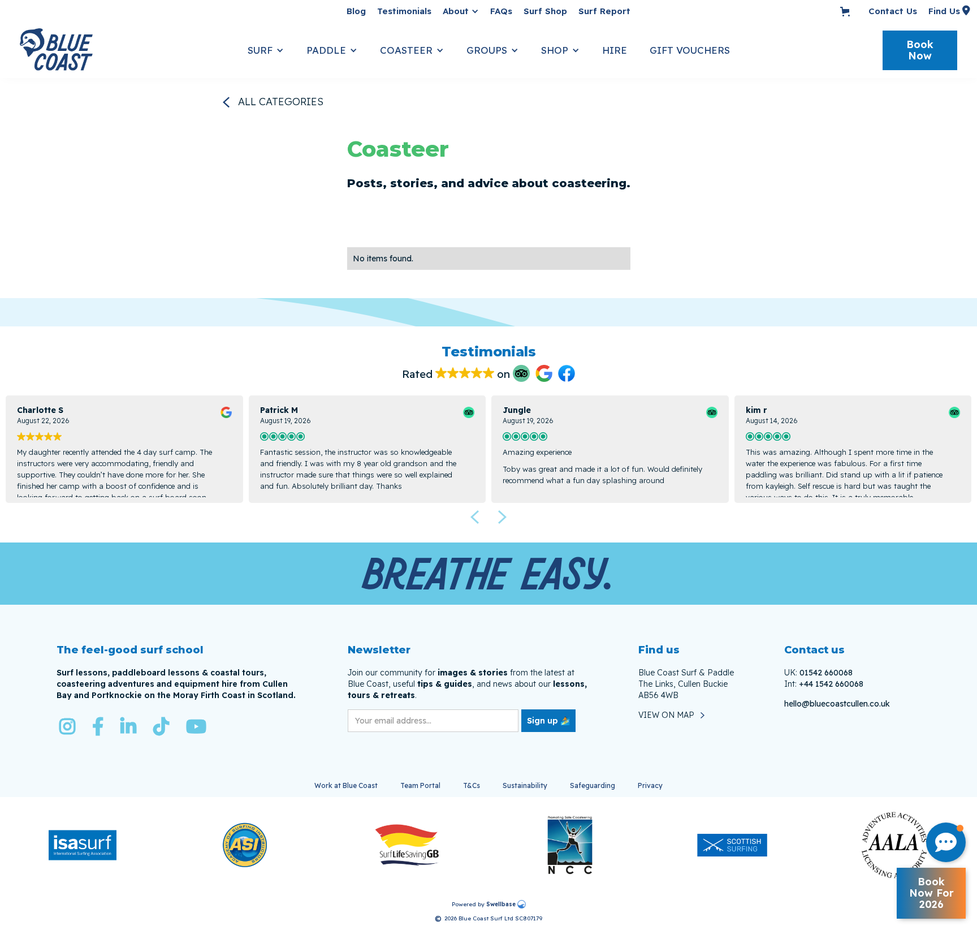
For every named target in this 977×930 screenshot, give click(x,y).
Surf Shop (545, 11)
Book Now (919, 50)
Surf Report (604, 11)
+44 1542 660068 (831, 684)
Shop (554, 50)
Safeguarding (592, 785)
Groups (486, 50)
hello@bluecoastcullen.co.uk (837, 704)
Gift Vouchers (690, 50)
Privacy (650, 785)
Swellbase (501, 904)
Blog (356, 11)
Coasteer (406, 50)
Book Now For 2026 (931, 893)
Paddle (326, 50)
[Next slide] (502, 517)
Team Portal (420, 785)
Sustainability (525, 785)
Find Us (944, 11)
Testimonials (404, 11)
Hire (614, 50)
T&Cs (471, 785)
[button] (461, 11)
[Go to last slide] (474, 517)
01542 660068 (826, 673)
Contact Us (892, 11)
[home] (128, 50)
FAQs (501, 11)
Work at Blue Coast (346, 785)
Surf (260, 50)
